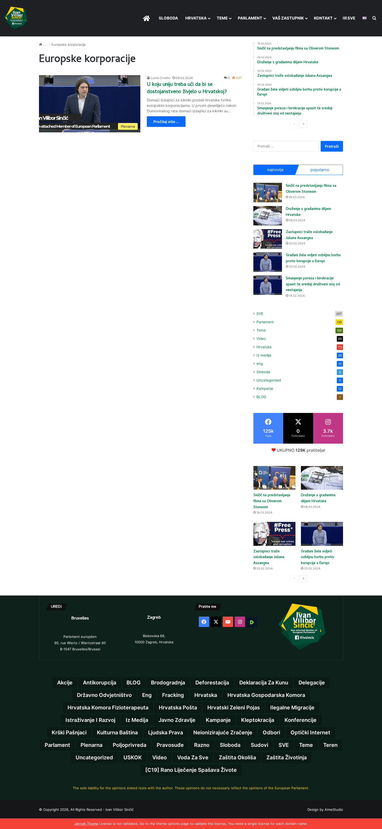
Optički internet (310, 732)
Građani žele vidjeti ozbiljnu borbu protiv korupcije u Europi (313, 258)
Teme (222, 18)
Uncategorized (268, 380)
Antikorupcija (99, 682)
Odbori (271, 732)
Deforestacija (212, 682)
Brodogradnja (168, 682)
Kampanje (264, 388)
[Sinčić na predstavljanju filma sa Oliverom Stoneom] (267, 192)
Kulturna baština (117, 732)
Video (261, 338)
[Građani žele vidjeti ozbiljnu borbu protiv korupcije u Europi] (267, 262)
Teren (330, 745)
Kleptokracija (257, 720)
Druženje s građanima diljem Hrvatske (308, 212)
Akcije (65, 682)
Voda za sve (192, 757)
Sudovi (259, 745)
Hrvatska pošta (178, 707)
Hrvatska (196, 18)
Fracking (173, 695)
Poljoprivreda (129, 745)
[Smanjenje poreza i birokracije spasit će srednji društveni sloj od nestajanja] (267, 285)
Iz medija (263, 355)
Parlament (250, 18)
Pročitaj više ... (166, 121)
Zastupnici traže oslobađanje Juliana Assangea (309, 235)
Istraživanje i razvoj (90, 720)
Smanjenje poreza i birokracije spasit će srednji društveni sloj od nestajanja (313, 284)
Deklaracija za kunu (263, 682)
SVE (351, 18)
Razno (201, 745)
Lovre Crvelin (160, 78)
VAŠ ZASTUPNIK (288, 18)
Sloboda (263, 372)
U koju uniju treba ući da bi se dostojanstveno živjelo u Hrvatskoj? (187, 88)
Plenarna (91, 745)
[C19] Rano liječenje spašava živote (191, 770)
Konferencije (301, 720)
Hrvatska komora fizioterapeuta (108, 707)
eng (259, 363)
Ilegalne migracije (292, 707)
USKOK (132, 757)
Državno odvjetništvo (104, 695)
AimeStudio (334, 809)
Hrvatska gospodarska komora (266, 695)
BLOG (261, 397)
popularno (320, 169)
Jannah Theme (86, 823)
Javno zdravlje (177, 720)
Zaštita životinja (286, 757)
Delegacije (312, 682)
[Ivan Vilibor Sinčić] (16, 18)
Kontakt (323, 18)
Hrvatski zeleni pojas (233, 707)
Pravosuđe (170, 745)
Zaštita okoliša (237, 757)
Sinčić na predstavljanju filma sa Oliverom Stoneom (311, 189)
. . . (45, 44)
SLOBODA (168, 18)
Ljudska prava (165, 732)
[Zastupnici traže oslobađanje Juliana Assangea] (267, 239)
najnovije (275, 169)
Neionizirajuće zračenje (222, 732)
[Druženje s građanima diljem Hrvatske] (267, 215)
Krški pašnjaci (69, 732)
